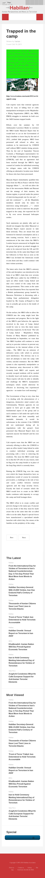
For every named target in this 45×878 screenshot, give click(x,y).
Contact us (21, 867)
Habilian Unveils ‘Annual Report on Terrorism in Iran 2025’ (21, 633)
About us (11, 867)
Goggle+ (32, 2)
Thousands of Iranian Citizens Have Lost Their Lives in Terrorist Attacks (22, 606)
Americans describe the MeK (25, 870)
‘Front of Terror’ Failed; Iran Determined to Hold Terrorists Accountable (22, 619)
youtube (36, 2)
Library (30, 867)
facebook (28, 2)
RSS (41, 2)
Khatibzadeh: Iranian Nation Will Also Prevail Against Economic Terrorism (21, 647)
